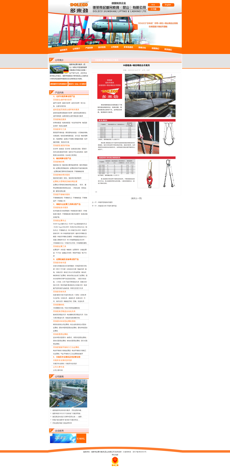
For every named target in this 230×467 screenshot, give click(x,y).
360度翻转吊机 (58, 308)
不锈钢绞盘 (77, 198)
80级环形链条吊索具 (105, 202)
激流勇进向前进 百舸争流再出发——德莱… (67, 417)
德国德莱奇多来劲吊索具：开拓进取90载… (67, 410)
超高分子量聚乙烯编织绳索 (73, 139)
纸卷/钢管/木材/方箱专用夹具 (63, 295)
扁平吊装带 (57, 103)
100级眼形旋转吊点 (80, 237)
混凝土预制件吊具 (59, 240)
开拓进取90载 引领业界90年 (62, 423)
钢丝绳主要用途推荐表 (70, 165)
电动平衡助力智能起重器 (62, 350)
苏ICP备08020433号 (139, 452)
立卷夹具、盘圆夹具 (68, 298)
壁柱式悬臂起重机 (59, 341)
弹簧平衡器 (77, 253)
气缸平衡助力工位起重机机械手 (72, 354)
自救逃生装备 (76, 149)
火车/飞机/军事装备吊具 (70, 282)
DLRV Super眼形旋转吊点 (78, 224)
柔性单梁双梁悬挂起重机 (68, 328)
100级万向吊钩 (70, 243)
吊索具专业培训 (71, 364)
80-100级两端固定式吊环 (75, 240)
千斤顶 (58, 253)
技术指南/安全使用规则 (61, 211)
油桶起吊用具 (66, 253)
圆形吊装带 (66, 103)
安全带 (55, 149)
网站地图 (115, 455)
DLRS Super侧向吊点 (60, 224)
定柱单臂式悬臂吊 (59, 337)
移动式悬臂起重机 (73, 341)
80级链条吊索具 (76, 211)
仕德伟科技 (127, 452)
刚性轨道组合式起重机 (61, 324)
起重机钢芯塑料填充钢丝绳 (63, 171)
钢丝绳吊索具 (58, 178)
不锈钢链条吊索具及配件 (71, 214)
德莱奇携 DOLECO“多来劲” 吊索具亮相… (67, 413)
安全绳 (67, 149)
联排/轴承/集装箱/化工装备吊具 (72, 285)
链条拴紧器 (66, 123)
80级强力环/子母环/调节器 (107, 206)
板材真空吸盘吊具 (59, 315)
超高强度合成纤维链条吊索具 (72, 116)
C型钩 (77, 295)
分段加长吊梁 (71, 269)
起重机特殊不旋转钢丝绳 (78, 168)
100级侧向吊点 (58, 243)
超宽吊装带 (75, 103)
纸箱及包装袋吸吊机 (72, 318)
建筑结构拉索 (60, 191)
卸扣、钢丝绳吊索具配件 (72, 178)
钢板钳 (69, 250)
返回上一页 (136, 198)
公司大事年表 (58, 370)
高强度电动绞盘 (71, 132)
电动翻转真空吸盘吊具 (75, 315)
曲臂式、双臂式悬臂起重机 (76, 337)
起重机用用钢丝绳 (62, 168)
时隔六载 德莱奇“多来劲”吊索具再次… (66, 420)
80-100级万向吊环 (74, 230)
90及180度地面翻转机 (72, 308)
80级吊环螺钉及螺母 (65, 237)
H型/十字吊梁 (60, 269)
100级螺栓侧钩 (81, 243)
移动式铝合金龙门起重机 (76, 275)
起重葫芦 (56, 250)
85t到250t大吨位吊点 (77, 227)
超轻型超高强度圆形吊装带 (62, 113)
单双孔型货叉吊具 (76, 288)
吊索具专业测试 (58, 364)
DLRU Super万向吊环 (61, 227)
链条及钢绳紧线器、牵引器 (70, 136)
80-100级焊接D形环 (67, 233)
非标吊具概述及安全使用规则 (63, 266)
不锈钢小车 (61, 201)
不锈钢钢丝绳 (79, 171)
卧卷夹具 (79, 298)
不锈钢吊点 (68, 198)
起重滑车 (76, 250)
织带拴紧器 (57, 123)
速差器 (61, 149)
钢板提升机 (68, 301)
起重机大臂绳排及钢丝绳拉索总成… (66, 185)
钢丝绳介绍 (57, 165)
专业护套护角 (76, 123)
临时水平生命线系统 (76, 152)
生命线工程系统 (71, 155)
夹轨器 (63, 250)
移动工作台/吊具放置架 (72, 272)
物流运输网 (63, 126)
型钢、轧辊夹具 (78, 301)
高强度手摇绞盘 (58, 132)
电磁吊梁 (80, 269)
